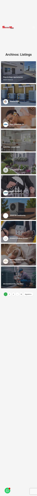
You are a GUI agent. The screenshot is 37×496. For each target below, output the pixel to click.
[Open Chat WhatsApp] (7, 490)
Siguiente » (28, 294)
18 (21, 294)
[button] (34, 27)
